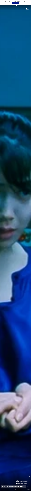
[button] (1, 6)
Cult (3, 480)
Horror (2, 480)
